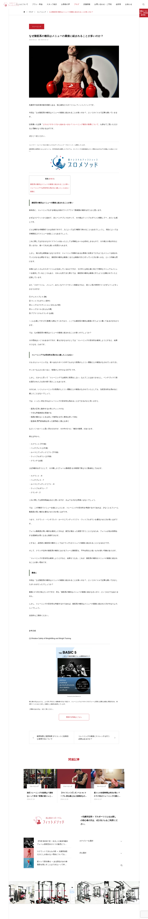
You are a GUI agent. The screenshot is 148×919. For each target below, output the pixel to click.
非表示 (51, 179)
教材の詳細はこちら (74, 717)
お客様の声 (65, 4)
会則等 (118, 4)
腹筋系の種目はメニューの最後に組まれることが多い (49, 184)
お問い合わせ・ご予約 (103, 4)
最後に (32, 191)
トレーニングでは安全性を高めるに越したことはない (49, 188)
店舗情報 (86, 4)
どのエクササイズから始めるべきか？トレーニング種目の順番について (70, 124)
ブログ (76, 4)
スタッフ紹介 (52, 4)
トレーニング (36, 26)
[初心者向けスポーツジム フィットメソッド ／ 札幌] (11, 4)
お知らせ (128, 4)
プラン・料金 (37, 4)
